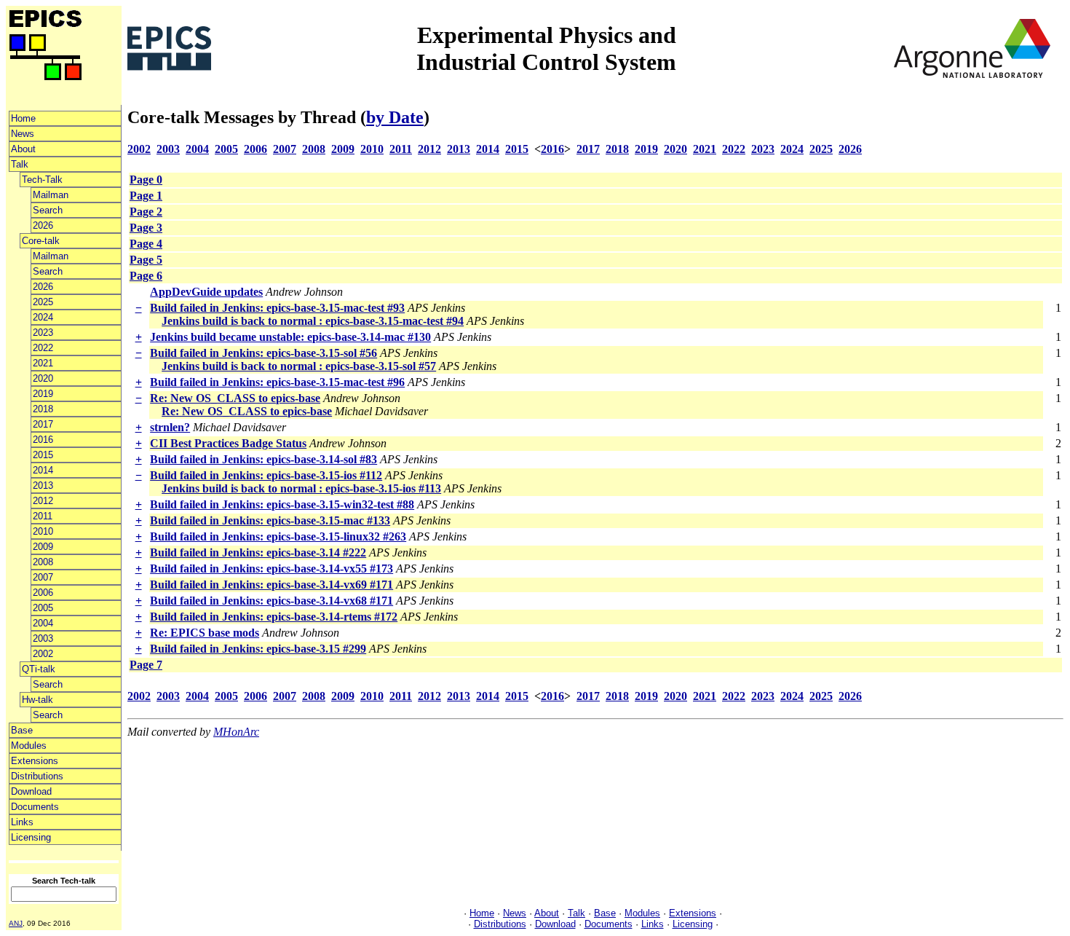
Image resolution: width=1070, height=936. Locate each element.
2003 (43, 638)
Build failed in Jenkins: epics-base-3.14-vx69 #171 (271, 584)
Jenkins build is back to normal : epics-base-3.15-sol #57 (299, 366)
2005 (43, 607)
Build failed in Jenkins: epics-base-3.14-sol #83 (263, 459)
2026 (43, 225)
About (23, 148)
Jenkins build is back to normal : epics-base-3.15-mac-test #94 (313, 321)
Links (22, 822)
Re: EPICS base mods (204, 632)
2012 (43, 500)
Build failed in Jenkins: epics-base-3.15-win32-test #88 (282, 504)
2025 (43, 301)
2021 (43, 363)
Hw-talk (37, 699)
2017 (43, 424)
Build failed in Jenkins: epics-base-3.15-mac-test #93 (277, 308)
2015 (43, 454)
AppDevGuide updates (206, 292)
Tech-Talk (42, 179)
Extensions (34, 760)
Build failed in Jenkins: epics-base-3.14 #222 (258, 552)
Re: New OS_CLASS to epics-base (235, 398)
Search (48, 210)
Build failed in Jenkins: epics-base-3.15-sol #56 (263, 353)
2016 (43, 439)
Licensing (31, 837)
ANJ (16, 923)
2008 (43, 562)
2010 (43, 531)
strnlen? (170, 427)
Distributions (37, 776)
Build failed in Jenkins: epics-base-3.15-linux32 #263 (278, 536)
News (22, 133)
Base (22, 730)
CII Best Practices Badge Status (228, 443)
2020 (43, 378)
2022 (43, 347)
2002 (43, 653)
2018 (43, 409)
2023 (43, 332)
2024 (43, 317)
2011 (42, 516)
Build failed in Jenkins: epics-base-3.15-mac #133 (270, 520)
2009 (43, 546)
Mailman (50, 194)
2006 (43, 592)
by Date (395, 117)
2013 (43, 485)
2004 (43, 623)
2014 (43, 470)
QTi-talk (38, 669)
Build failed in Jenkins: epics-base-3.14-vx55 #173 (271, 568)
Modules (29, 745)
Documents (35, 806)
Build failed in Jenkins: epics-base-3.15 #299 (258, 648)
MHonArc (236, 731)
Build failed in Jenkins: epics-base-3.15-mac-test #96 (277, 382)
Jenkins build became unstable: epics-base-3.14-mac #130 (290, 337)
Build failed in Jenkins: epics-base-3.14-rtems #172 (273, 616)
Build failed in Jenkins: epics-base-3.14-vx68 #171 (271, 600)
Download (31, 791)
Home (23, 118)
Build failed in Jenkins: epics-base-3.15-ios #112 (266, 475)
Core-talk (41, 240)
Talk (19, 164)
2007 (43, 577)
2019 (43, 393)
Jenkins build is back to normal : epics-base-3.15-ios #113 (301, 488)
